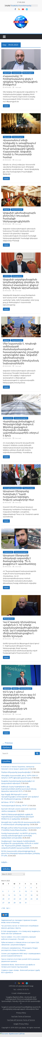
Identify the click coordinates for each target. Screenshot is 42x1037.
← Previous (7, 743)
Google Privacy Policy (21, 1024)
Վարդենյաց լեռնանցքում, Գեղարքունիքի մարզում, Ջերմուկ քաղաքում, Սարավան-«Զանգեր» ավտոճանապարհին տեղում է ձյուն (21, 428)
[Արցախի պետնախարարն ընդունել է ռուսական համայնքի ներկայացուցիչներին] (21, 187)
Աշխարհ (7, 73)
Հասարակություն (21, 418)
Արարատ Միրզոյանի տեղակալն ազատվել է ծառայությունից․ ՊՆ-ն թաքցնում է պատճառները (19, 559)
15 (14, 895)
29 (14, 903)
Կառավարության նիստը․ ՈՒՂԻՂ (14, 805)
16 (20, 895)
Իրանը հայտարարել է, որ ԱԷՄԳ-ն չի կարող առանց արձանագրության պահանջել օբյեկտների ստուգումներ (18, 835)
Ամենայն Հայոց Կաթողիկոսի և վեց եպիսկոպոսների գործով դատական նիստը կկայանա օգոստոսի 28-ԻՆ (18, 789)
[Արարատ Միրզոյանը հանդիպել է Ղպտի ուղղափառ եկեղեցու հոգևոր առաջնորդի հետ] (21, 465)
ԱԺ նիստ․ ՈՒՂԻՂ (8, 802)
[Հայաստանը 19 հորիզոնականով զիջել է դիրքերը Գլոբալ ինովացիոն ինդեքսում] (21, 50)
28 (9, 903)
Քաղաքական (17, 276)
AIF (6, 914)
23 (20, 899)
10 (26, 891)
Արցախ (6, 209)
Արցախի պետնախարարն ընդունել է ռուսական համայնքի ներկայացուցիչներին (19, 217)
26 (37, 899)
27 (3, 903)
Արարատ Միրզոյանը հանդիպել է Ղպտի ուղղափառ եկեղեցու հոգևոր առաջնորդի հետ (18, 495)
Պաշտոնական (17, 209)
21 (9, 899)
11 (31, 891)
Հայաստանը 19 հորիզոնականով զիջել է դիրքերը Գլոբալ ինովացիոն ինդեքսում (20, 80)
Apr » (8, 908)
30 (20, 903)
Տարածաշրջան (25, 688)
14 (9, 895)
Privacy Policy (21, 1013)
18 (31, 895)
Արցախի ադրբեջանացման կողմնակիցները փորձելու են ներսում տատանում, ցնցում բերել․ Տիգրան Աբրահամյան (21, 283)
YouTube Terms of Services (21, 1016)
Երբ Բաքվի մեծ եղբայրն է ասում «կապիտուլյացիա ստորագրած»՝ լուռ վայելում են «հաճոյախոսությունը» (20, 796)
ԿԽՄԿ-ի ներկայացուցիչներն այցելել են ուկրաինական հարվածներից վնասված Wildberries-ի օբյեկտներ (17, 816)
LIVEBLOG (7, 276)
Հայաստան (16, 73)
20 (3, 899)
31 (26, 903)
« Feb (3, 908)
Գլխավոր (7, 137)
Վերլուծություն (18, 137)
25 (31, 899)
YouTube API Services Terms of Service (21, 1020)
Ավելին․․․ (4, 862)
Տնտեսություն (28, 73)
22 (14, 899)
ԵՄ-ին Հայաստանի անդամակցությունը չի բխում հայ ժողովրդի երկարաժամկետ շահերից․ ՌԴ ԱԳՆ (20, 853)
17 (26, 895)
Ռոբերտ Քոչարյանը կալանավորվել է (16, 772)
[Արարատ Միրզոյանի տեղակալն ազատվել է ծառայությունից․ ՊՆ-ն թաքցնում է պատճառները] (21, 530)
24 (26, 899)
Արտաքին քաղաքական (12, 488)
